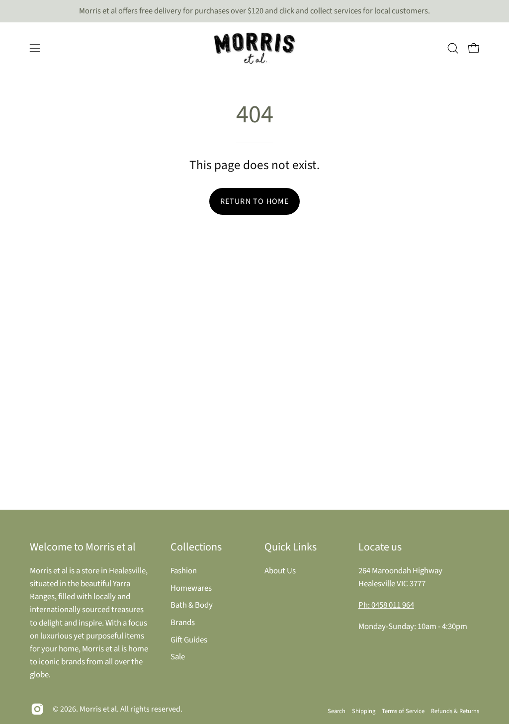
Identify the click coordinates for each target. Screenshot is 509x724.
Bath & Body (191, 605)
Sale (177, 657)
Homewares (191, 588)
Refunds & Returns (455, 711)
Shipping (363, 711)
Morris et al (98, 709)
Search (336, 711)
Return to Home (254, 201)
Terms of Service (403, 711)
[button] (452, 48)
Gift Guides (188, 639)
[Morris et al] (254, 48)
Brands (182, 622)
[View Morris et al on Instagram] (37, 709)
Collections (196, 547)
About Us (280, 571)
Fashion (183, 571)
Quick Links (290, 547)
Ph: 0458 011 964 (386, 605)
